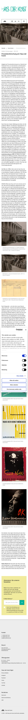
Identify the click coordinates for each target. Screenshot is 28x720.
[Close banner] (25, 329)
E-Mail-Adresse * (8, 598)
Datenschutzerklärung (5, 697)
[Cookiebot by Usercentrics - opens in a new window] (16, 330)
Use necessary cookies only (14, 389)
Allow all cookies (14, 380)
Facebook (3, 677)
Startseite (3, 48)
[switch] (24, 360)
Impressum (3, 695)
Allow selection (14, 384)
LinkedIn (3, 685)
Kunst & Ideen (11, 48)
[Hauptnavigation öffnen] (23, 21)
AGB (2, 700)
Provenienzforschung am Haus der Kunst (21, 48)
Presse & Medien (4, 672)
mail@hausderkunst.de (6, 638)
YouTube (3, 682)
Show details (20, 375)
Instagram (3, 675)
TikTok (2, 680)
